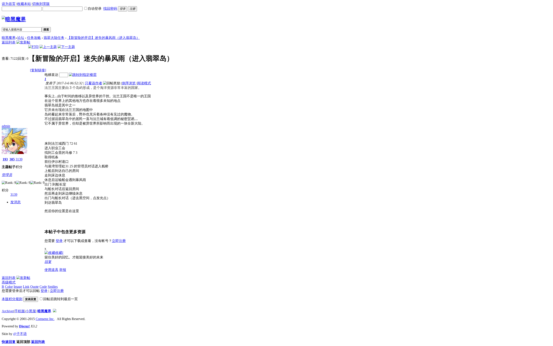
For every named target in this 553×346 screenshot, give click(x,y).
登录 (59, 241)
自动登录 (95, 8)
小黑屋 (30, 311)
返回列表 (9, 42)
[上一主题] (48, 47)
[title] (54, 311)
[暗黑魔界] (14, 19)
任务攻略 (34, 38)
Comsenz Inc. (45, 319)
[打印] (33, 47)
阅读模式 (144, 83)
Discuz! (24, 326)
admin (6, 126)
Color (9, 286)
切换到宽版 (41, 4)
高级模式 (9, 282)
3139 (19, 159)
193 (5, 159)
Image (18, 286)
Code (43, 286)
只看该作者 (93, 83)
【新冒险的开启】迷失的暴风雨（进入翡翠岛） (103, 38)
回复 (47, 262)
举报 (62, 270)
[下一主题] (66, 47)
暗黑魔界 (9, 38)
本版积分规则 (12, 299)
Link (26, 286)
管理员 (7, 175)
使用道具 (51, 270)
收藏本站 (24, 4)
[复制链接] (38, 70)
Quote (34, 286)
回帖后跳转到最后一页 (60, 299)
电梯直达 (51, 75)
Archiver (8, 311)
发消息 (15, 202)
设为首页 (9, 4)
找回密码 (110, 8)
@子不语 (20, 334)
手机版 (19, 311)
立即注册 (119, 241)
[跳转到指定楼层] (83, 75)
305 (12, 159)
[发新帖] (23, 42)
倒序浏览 (129, 83)
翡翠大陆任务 (54, 38)
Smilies (53, 286)
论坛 (20, 38)
